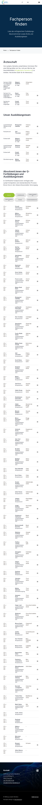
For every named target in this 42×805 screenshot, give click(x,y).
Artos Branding (18, 799)
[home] (5, 2)
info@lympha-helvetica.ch (23, 70)
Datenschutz (35, 797)
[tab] (9, 195)
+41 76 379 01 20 (8, 780)
